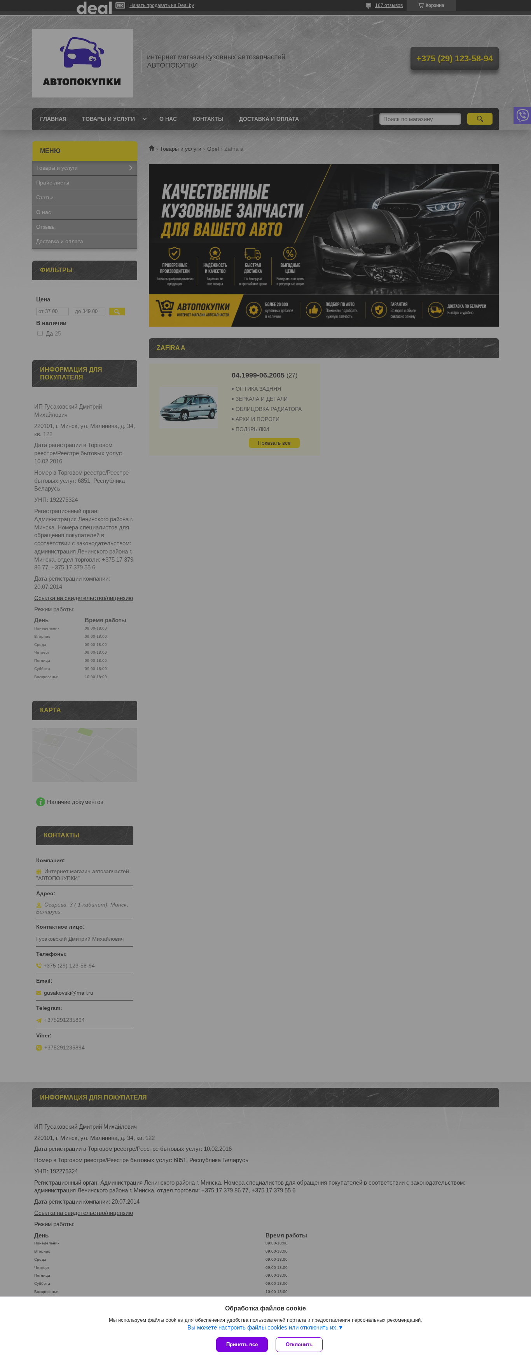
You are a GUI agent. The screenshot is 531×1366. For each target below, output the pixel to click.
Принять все (242, 1344)
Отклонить (299, 1344)
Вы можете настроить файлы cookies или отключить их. (262, 1327)
